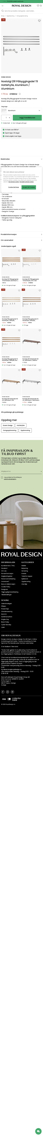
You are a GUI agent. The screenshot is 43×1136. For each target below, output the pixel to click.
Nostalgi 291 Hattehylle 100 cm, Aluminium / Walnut (30, 359)
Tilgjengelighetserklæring (9, 592)
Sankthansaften (6, 616)
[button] (38, 6)
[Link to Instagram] (7, 691)
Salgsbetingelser (6, 576)
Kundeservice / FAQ (8, 565)
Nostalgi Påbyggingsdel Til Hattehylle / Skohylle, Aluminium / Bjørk (10, 319)
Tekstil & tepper (27, 576)
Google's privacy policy (27, 182)
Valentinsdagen (6, 603)
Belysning (25, 568)
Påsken (3, 606)
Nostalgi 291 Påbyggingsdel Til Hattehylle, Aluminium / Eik (10, 279)
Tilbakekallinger (6, 594)
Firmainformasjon (7, 573)
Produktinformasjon (9, 234)
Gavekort (4, 568)
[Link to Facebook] (2, 691)
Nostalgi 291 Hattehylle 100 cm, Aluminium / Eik (10, 399)
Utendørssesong (6, 611)
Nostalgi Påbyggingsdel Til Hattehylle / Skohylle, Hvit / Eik (10, 359)
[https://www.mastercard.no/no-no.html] (9, 699)
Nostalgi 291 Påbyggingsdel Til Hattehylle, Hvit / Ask (30, 279)
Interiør (24, 573)
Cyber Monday (6, 624)
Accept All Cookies (29, 187)
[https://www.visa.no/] (4, 699)
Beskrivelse (5, 159)
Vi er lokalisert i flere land (9, 647)
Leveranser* (5, 581)
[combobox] (21, 110)
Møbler (24, 565)
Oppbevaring (26, 581)
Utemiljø (24, 584)
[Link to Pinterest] (12, 691)
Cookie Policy (5, 586)
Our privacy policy (13, 182)
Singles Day (5, 619)
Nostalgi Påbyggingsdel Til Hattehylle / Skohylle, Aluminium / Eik (30, 319)
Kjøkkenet (25, 579)
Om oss (3, 571)
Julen (3, 627)
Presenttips (5, 609)
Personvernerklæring (8, 579)
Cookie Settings (13, 187)
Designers (4, 589)
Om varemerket (7, 240)
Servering (25, 571)
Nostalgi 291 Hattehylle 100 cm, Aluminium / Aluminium (30, 399)
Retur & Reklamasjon (8, 584)
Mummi (3, 614)
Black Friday (5, 622)
